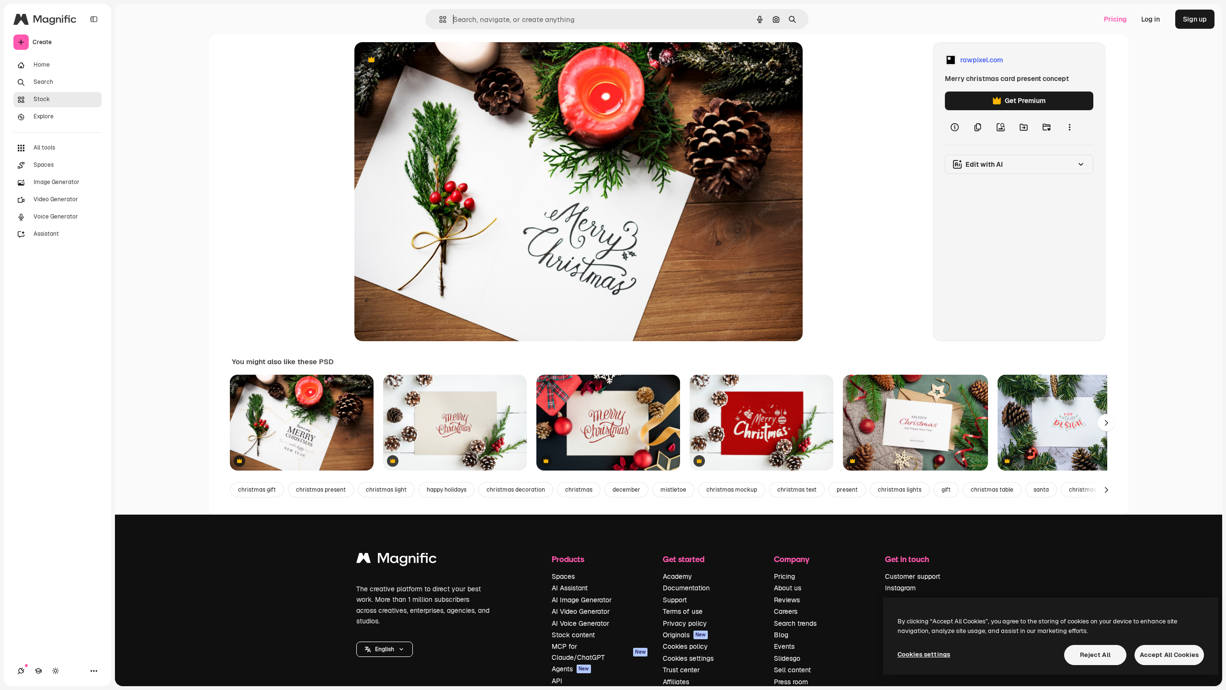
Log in (1150, 19)
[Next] (1106, 423)
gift (946, 490)
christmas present (321, 490)
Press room (791, 682)
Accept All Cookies (1169, 655)
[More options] (1069, 127)
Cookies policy (685, 646)
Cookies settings (688, 658)
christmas (578, 490)
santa (1041, 490)
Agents (570, 669)
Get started (683, 559)
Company (791, 559)
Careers (785, 611)
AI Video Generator (581, 611)
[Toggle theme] (55, 670)
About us (787, 588)
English (384, 649)
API (557, 681)
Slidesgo (787, 658)
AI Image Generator (582, 600)
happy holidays (446, 490)
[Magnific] (396, 560)
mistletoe (673, 490)
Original (415, 60)
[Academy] (38, 670)
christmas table (992, 490)
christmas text (797, 490)
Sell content (792, 670)
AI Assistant (570, 588)
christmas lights (899, 490)
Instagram (900, 588)
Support (675, 600)
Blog (781, 635)
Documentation (686, 588)
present (847, 490)
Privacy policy (685, 623)
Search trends (795, 623)
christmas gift (257, 490)
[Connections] (21, 670)
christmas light (386, 490)
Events (784, 646)
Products (568, 559)
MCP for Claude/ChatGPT (599, 651)
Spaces (563, 576)
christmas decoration (516, 490)
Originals (684, 635)
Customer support (912, 576)
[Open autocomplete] (439, 19)
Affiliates (676, 682)
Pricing (1115, 19)
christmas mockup (731, 490)
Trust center (681, 670)
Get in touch (907, 559)
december (626, 490)
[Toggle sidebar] (94, 19)
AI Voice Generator (580, 623)
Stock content (573, 635)
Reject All (1095, 655)
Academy (677, 576)
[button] (384, 649)
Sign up (1195, 19)
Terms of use (683, 611)
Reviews (787, 600)
